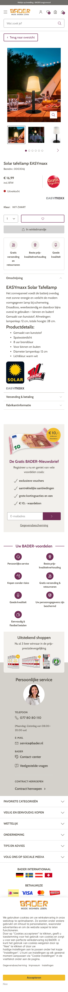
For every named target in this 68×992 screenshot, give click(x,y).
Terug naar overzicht (22, 37)
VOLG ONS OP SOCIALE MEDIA (24, 857)
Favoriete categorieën (21, 801)
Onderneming (14, 834)
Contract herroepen (28, 789)
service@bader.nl (31, 743)
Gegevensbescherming (34, 525)
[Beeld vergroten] (53, 114)
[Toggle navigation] (5, 12)
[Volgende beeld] (58, 150)
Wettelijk (11, 823)
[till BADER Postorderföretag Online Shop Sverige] (29, 875)
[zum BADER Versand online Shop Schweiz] (48, 875)
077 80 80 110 (30, 718)
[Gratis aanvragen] (52, 516)
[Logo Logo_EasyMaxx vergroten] (55, 198)
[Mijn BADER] (41, 12)
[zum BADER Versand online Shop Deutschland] (19, 875)
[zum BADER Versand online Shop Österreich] (39, 875)
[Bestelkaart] (55, 12)
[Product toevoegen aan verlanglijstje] (42, 219)
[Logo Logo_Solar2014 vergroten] (15, 372)
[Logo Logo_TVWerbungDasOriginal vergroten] (36, 372)
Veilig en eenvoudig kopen (24, 812)
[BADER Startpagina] (20, 12)
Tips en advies (14, 846)
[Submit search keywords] (59, 23)
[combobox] (34, 23)
